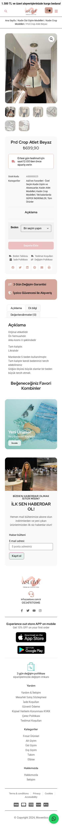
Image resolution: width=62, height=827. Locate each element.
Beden (14, 227)
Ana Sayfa (10, 20)
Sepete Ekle (31, 245)
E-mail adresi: (17, 541)
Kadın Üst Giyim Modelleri (31, 20)
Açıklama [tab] (16, 308)
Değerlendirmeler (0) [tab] (23, 314)
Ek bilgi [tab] (32, 308)
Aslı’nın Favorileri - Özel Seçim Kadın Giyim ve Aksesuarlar (37, 184)
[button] (5, 11)
